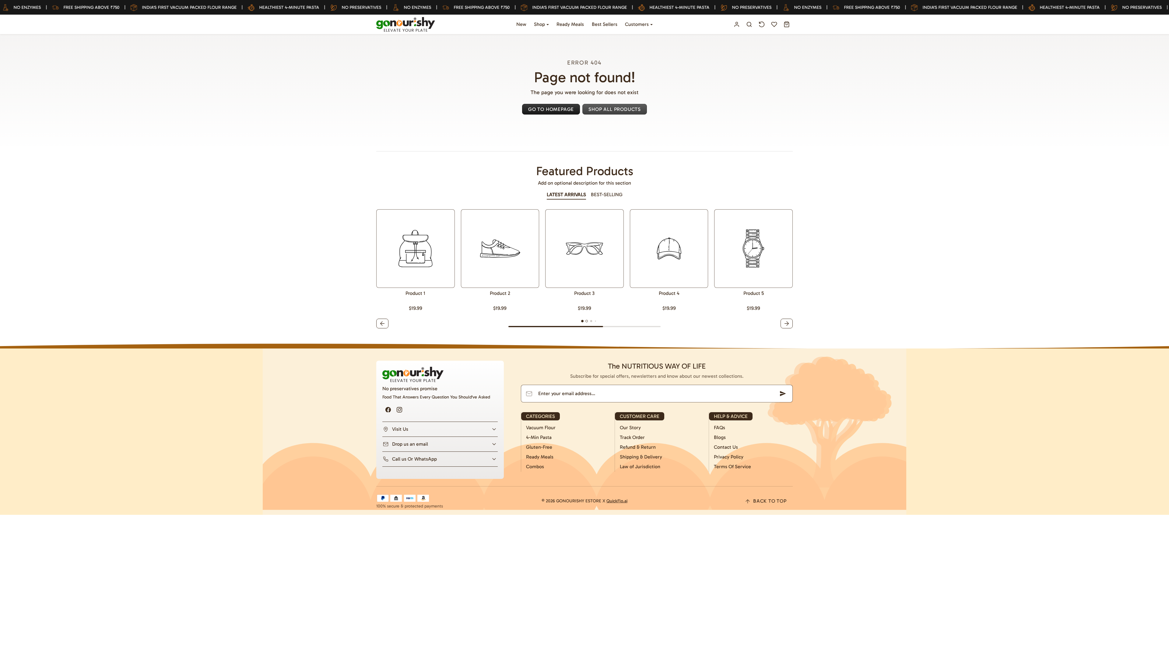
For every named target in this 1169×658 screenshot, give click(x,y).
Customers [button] (637, 24)
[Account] (737, 24)
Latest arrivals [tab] (566, 194)
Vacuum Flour (541, 427)
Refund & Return (638, 447)
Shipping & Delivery (641, 457)
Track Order (632, 437)
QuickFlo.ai (616, 501)
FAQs (719, 427)
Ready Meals (570, 24)
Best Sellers (604, 24)
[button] (749, 24)
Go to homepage (551, 109)
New (521, 24)
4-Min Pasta (539, 437)
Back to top (770, 501)
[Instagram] (399, 410)
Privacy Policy (728, 457)
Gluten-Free (539, 447)
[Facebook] (388, 410)
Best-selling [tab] (607, 194)
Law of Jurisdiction (640, 466)
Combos (535, 466)
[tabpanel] (584, 269)
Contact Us (726, 447)
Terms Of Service (732, 466)
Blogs (720, 437)
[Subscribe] (783, 393)
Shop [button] (540, 24)
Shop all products (614, 109)
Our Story (630, 427)
